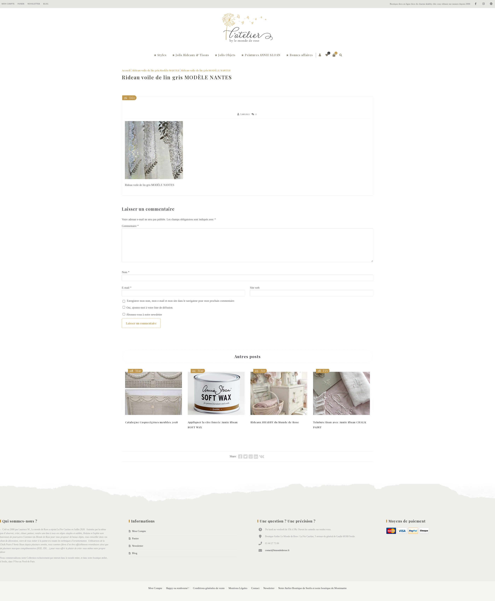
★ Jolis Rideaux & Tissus (190, 55)
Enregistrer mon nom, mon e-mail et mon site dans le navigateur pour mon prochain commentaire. (181, 300)
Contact (255, 588)
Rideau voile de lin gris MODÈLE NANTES (177, 77)
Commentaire (130, 226)
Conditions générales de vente (209, 588)
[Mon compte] (320, 55)
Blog (45, 4)
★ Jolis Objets (225, 55)
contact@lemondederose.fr (277, 550)
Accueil (126, 70)
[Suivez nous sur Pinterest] (491, 4)
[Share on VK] (261, 456)
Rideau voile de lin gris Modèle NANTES (155, 70)
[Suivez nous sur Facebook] (476, 4)
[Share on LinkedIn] (256, 456)
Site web (254, 287)
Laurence (245, 114)
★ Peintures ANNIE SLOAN (260, 55)
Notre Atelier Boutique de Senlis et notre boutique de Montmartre (312, 588)
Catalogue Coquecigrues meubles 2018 (151, 422)
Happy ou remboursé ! (177, 588)
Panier (21, 4)
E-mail (126, 287)
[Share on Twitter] (245, 456)
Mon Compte (8, 4)
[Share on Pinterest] (251, 456)
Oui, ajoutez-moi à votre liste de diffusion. (149, 307)
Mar (135, 371)
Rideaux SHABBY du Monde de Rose (274, 422)
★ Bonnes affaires (299, 55)
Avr (260, 371)
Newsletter (33, 4)
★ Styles (160, 55)
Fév (322, 371)
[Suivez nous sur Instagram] (483, 4)
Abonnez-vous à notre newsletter (144, 314)
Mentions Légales (238, 588)
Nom (125, 272)
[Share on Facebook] (240, 456)
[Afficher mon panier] (334, 55)
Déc (129, 98)
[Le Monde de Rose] (247, 28)
